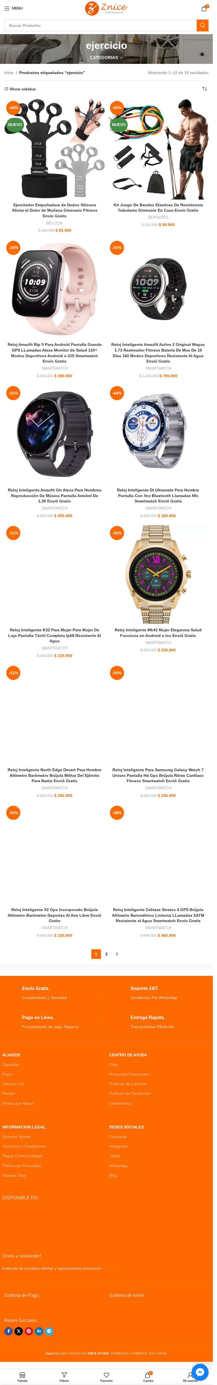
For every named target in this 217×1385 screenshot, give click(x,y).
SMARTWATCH (55, 368)
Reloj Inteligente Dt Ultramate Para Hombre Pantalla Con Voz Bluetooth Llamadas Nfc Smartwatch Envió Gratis (158, 495)
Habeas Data (14, 1175)
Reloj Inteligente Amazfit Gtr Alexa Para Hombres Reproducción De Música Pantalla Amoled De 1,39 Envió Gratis (54, 495)
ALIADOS (11, 1055)
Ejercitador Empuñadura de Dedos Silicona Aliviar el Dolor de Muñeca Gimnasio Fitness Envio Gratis (54, 210)
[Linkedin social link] (39, 1331)
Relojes (9, 1093)
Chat (113, 1064)
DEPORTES (158, 217)
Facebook (118, 1136)
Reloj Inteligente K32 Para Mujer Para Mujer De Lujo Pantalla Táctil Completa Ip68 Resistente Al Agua (54, 635)
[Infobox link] (52, 993)
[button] (16, 1368)
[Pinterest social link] (29, 1331)
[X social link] (18, 1331)
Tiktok (114, 1156)
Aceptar (106, 1375)
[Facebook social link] (8, 1331)
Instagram (118, 1146)
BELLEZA (54, 223)
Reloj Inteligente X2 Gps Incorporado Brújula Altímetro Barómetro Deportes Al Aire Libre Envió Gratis (54, 915)
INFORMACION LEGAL (23, 1127)
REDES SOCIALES (126, 1127)
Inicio (9, 72)
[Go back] (79, 45)
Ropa (7, 1074)
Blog (113, 1175)
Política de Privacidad (21, 1165)
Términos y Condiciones (23, 1146)
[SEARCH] (203, 25)
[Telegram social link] (49, 1331)
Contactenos (120, 1103)
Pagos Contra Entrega (22, 1156)
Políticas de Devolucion (130, 1093)
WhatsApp (118, 1165)
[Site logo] (106, 8)
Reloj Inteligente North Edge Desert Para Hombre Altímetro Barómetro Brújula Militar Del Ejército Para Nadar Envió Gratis (54, 775)
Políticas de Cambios (128, 1083)
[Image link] (47, 1307)
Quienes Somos (16, 1136)
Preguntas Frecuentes (129, 1074)
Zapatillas (10, 1064)
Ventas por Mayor (18, 1103)
